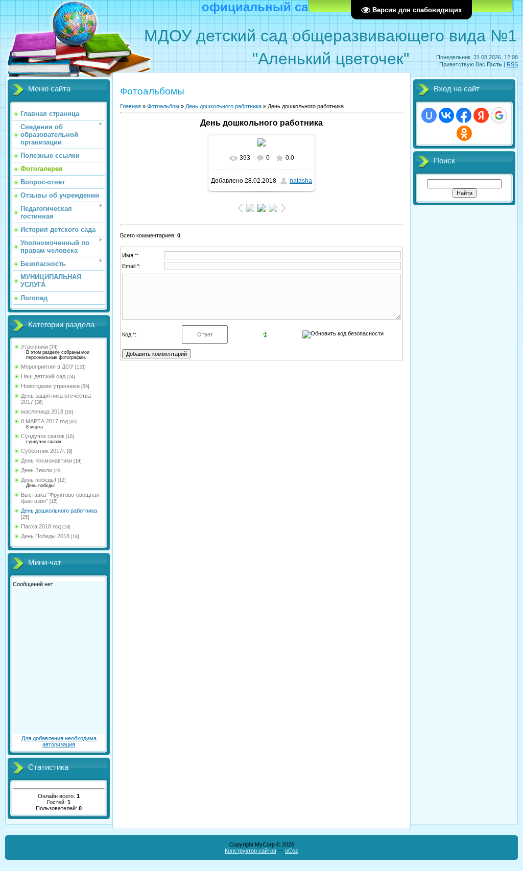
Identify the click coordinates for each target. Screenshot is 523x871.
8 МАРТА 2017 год (44, 421)
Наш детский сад (43, 376)
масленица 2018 (42, 411)
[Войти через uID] (429, 115)
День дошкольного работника (59, 510)
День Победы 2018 (45, 536)
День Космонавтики (46, 460)
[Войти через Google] (499, 115)
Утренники (34, 347)
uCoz (291, 851)
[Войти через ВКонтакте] (446, 115)
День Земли (36, 470)
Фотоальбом (163, 106)
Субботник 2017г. (43, 451)
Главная (130, 106)
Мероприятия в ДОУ (47, 367)
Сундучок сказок (42, 436)
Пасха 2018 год (41, 526)
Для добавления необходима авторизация (59, 741)
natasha (301, 180)
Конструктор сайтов (250, 851)
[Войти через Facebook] (463, 115)
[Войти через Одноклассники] (464, 133)
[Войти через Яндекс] (481, 115)
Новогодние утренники (50, 386)
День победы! (38, 480)
